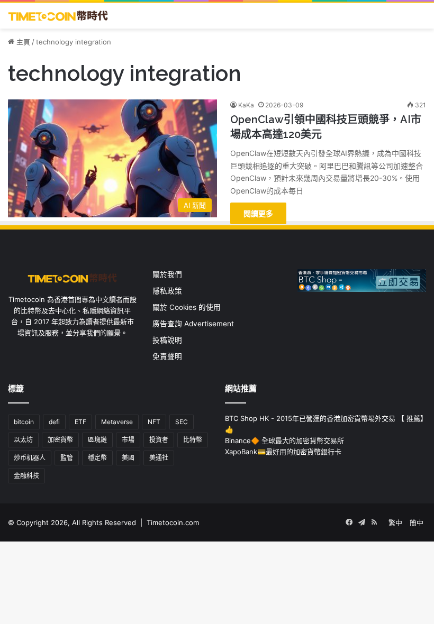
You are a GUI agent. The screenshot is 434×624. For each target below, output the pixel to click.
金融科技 (26, 476)
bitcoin (24, 422)
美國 (128, 458)
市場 (128, 440)
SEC (181, 422)
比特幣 (192, 440)
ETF (80, 422)
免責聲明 (167, 356)
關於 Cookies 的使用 (186, 307)
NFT (154, 422)
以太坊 (23, 440)
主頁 (22, 42)
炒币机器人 (30, 458)
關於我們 (167, 274)
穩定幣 (97, 458)
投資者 (158, 440)
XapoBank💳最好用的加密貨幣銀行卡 (283, 451)
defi (54, 422)
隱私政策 (167, 291)
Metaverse (117, 422)
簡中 (416, 522)
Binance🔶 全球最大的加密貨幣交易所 (284, 440)
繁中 (395, 522)
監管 (66, 458)
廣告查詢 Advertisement (194, 323)
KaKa (246, 105)
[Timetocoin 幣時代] (58, 15)
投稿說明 (167, 340)
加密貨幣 (60, 440)
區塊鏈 (97, 440)
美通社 (158, 458)
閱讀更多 (258, 213)
